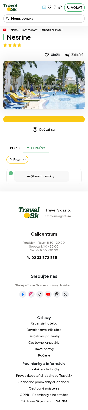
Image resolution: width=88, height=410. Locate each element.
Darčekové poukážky (44, 336)
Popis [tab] (15, 148)
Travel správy (44, 349)
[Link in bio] (60, 7)
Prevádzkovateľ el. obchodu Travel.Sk (44, 376)
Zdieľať (77, 55)
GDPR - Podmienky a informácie (44, 395)
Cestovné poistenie (44, 388)
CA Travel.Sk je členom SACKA (44, 401)
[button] (79, 85)
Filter (17, 159)
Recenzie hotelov (44, 323)
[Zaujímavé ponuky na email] (55, 7)
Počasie (44, 355)
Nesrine (18, 37)
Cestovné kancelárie (44, 342)
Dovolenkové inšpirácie (44, 330)
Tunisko (12, 30)
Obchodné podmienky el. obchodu (44, 382)
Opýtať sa (47, 129)
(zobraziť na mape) (51, 29)
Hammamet (29, 30)
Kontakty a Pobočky (44, 369)
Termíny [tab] (37, 148)
